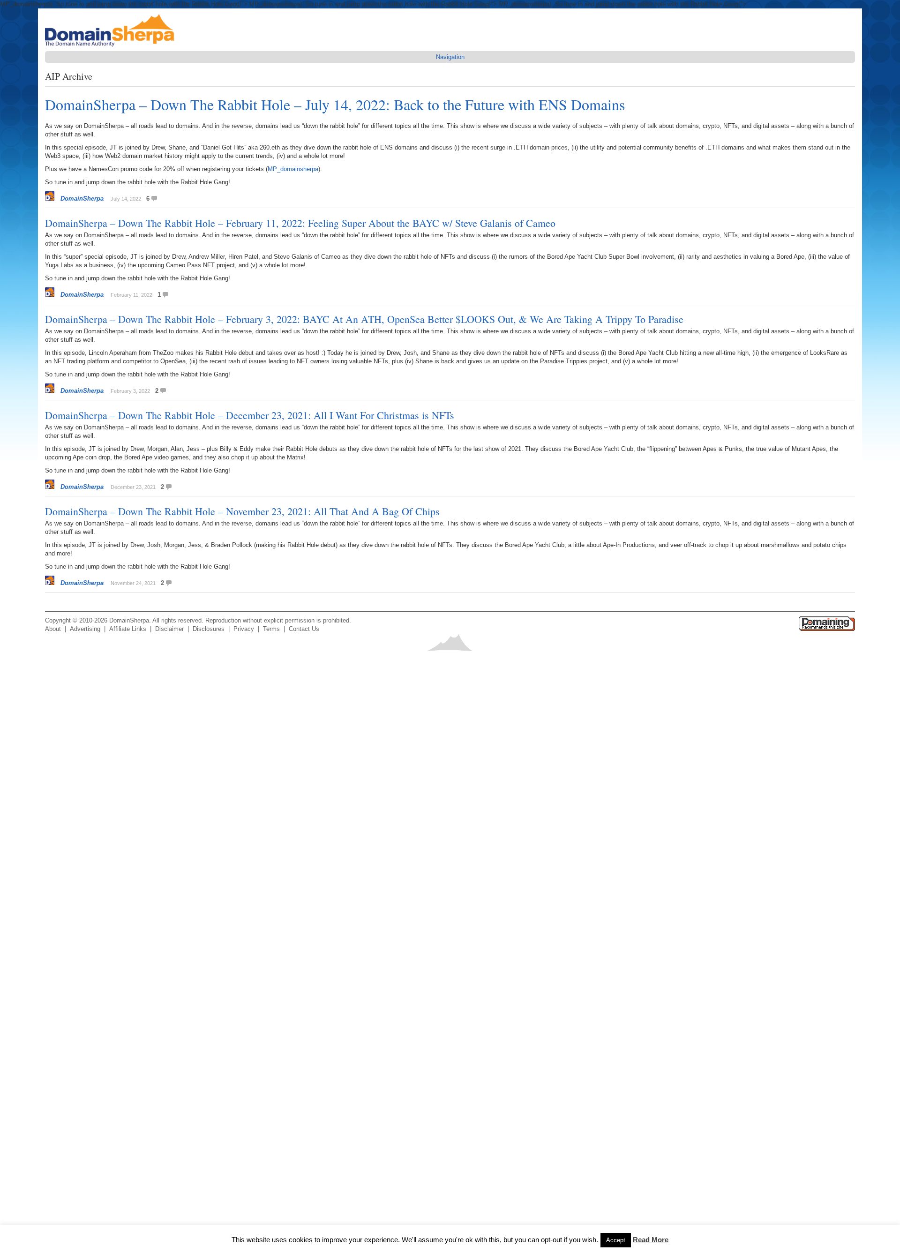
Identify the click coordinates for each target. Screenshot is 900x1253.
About (53, 628)
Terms (271, 628)
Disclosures (209, 628)
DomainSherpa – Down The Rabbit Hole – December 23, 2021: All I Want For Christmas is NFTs (249, 415)
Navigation (450, 56)
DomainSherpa (82, 198)
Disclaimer (169, 628)
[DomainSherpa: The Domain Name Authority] (112, 46)
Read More (650, 1240)
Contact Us (304, 628)
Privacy (243, 628)
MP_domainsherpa (293, 169)
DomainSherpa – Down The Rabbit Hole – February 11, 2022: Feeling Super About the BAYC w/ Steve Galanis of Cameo (300, 223)
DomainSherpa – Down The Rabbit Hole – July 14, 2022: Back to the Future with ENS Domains (335, 104)
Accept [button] (615, 1240)
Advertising (85, 628)
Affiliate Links (127, 628)
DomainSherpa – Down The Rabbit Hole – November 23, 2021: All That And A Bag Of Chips (242, 511)
